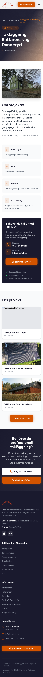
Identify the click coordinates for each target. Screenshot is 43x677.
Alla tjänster (7, 587)
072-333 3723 (12, 629)
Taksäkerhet (7, 561)
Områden (6, 596)
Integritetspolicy (9, 612)
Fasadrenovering (9, 557)
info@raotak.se (12, 634)
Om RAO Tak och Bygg (11, 600)
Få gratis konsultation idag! (21, 648)
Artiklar (5, 608)
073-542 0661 (12, 626)
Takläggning (7, 548)
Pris (3, 573)
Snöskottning (7, 569)
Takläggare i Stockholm (11, 604)
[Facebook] (4, 533)
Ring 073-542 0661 (23, 471)
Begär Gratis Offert (21, 261)
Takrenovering (8, 553)
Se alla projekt (19, 418)
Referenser (13, 21)
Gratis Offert (26, 4)
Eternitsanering (8, 565)
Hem (3, 21)
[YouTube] (10, 533)
